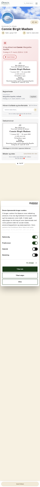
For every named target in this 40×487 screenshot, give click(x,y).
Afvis (20, 282)
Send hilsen (20, 484)
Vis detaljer (30, 263)
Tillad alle (20, 269)
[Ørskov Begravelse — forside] (5, 3)
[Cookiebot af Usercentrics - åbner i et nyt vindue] (29, 203)
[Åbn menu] (36, 3)
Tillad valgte (20, 275)
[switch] (35, 243)
